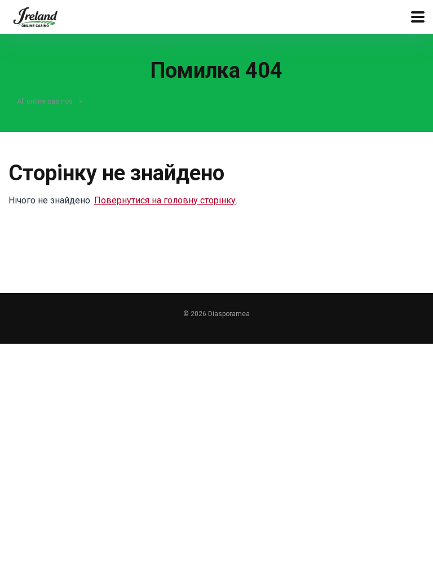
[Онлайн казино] (35, 15)
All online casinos (45, 101)
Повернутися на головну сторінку (165, 200)
